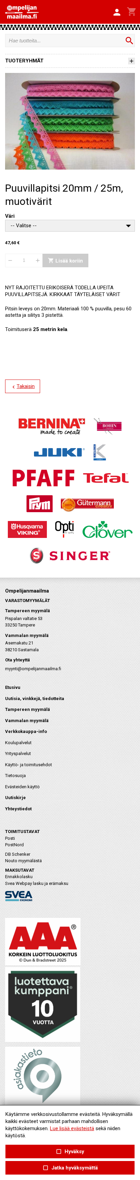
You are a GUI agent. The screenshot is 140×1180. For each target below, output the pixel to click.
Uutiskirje (15, 797)
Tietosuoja (15, 775)
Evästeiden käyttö (22, 786)
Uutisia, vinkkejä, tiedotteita (34, 698)
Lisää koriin (65, 260)
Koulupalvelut (18, 742)
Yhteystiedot (18, 808)
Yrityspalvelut (18, 753)
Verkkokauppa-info (26, 731)
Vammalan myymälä (27, 720)
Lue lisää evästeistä (72, 1128)
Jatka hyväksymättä (70, 1168)
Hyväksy (70, 1151)
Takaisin (23, 386)
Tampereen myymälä (27, 709)
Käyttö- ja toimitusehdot (28, 764)
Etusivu (12, 687)
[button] (117, 12)
